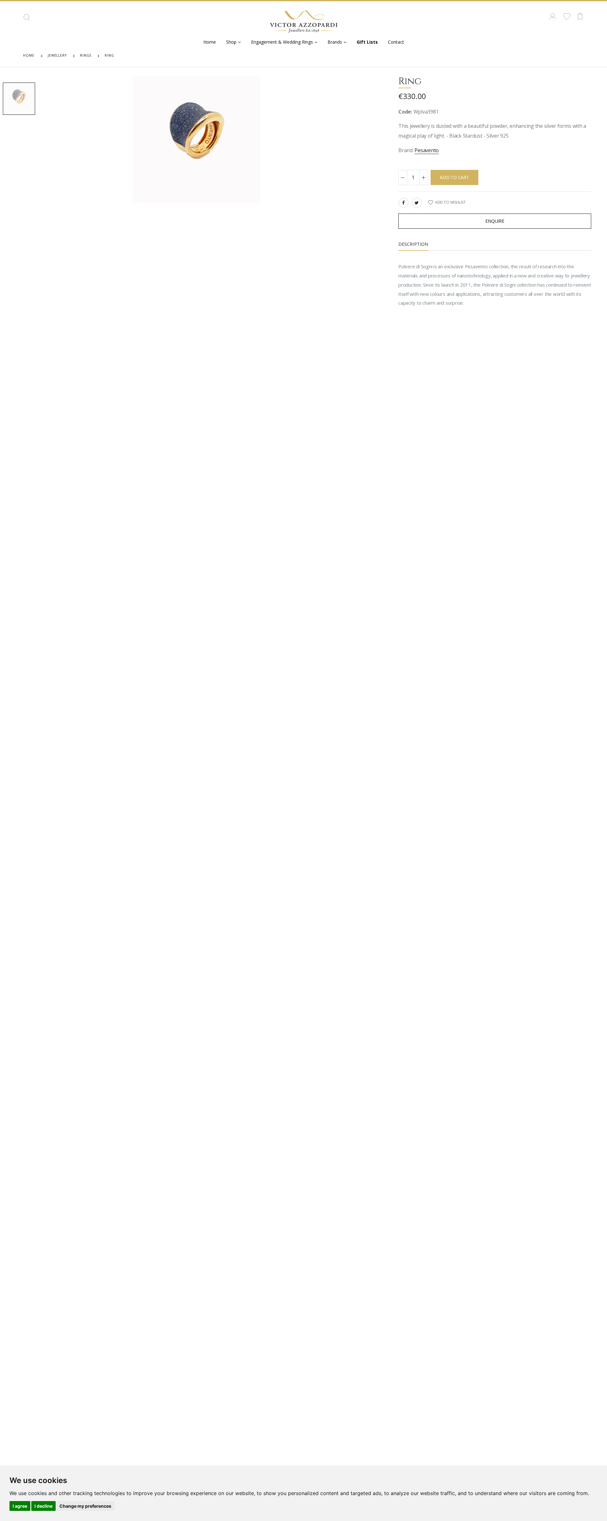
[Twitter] (417, 203)
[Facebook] (403, 203)
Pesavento (426, 150)
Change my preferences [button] (85, 1506)
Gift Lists (367, 42)
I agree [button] (20, 1506)
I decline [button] (43, 1506)
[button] (27, 19)
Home (209, 42)
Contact (396, 42)
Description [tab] (413, 244)
